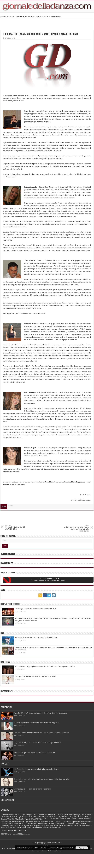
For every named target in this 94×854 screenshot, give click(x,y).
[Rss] (40, 595)
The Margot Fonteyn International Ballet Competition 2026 (35, 609)
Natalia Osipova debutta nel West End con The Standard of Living (41, 733)
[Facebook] (45, 595)
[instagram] (54, 595)
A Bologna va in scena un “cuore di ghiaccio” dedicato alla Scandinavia (76, 528)
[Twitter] (49, 595)
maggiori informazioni (65, 848)
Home (2, 16)
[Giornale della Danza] (47, 6)
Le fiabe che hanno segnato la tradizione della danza (36, 769)
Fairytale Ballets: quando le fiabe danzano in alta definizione (36, 637)
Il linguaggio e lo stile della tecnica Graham (32, 789)
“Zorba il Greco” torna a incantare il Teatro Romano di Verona (40, 713)
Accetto (81, 848)
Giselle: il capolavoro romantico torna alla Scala (34, 752)
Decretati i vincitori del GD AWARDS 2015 (15, 527)
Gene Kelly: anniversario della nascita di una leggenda (36, 723)
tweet (10, 506)
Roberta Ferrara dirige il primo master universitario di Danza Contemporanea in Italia (45, 666)
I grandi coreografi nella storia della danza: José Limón (37, 742)
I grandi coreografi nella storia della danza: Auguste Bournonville (41, 779)
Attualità (9, 16)
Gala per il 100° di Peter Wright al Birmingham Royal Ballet (35, 676)
